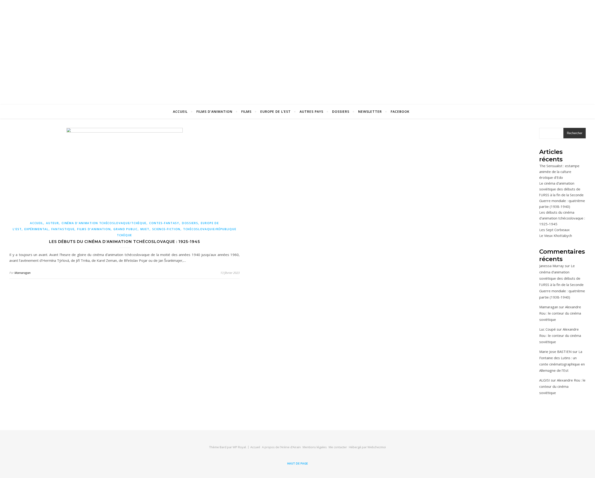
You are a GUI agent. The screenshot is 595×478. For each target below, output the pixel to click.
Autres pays (311, 111)
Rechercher (574, 133)
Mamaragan (22, 273)
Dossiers (340, 111)
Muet (144, 229)
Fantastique (63, 229)
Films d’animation (214, 111)
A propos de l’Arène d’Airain (281, 447)
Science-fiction (166, 229)
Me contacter (338, 447)
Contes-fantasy (164, 223)
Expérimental (36, 229)
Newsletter (370, 111)
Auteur (52, 223)
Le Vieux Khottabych (555, 235)
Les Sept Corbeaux (554, 229)
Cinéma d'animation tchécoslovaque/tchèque (104, 223)
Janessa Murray (551, 265)
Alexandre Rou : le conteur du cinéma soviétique (560, 313)
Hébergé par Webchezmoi (367, 447)
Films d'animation (94, 229)
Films (246, 111)
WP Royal (239, 447)
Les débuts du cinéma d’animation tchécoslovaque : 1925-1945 (124, 241)
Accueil (180, 111)
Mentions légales (315, 447)
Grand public (125, 229)
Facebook (400, 111)
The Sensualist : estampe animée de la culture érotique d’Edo (559, 171)
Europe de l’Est (275, 111)
